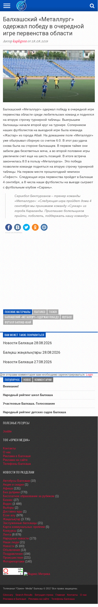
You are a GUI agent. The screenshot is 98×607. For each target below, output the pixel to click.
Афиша (8, 488)
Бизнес (8, 500)
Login (89, 374)
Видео (7, 503)
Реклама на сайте (15, 460)
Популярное (12, 380)
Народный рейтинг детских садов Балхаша (34, 412)
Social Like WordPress (13, 232)
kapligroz (20, 41)
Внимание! (11, 386)
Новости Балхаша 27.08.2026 (27, 362)
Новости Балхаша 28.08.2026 (27, 343)
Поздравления (13, 553)
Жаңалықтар (11, 519)
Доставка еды (12, 511)
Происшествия (13, 557)
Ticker (53, 312)
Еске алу (9, 515)
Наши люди (11, 542)
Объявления (11, 550)
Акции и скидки (13, 484)
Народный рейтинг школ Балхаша (28, 395)
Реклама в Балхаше (17, 456)
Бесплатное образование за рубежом (28, 496)
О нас (7, 452)
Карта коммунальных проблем (24, 527)
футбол (67, 317)
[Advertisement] (49, 268)
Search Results (24, 594)
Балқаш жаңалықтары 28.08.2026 (31, 352)
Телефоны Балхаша (17, 463)
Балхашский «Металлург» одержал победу (31, 317)
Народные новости (16, 538)
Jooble (7, 431)
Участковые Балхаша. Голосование (29, 403)
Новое (27, 380)
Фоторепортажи (13, 561)
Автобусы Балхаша (16, 480)
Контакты (9, 448)
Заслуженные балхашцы (20, 523)
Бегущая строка (44, 594)
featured (39, 312)
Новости (8, 546)
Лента (7, 534)
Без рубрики (11, 492)
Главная (60, 594)
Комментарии (43, 380)
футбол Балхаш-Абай (18, 322)
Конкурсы (9, 530)
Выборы (8, 507)
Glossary (8, 594)
